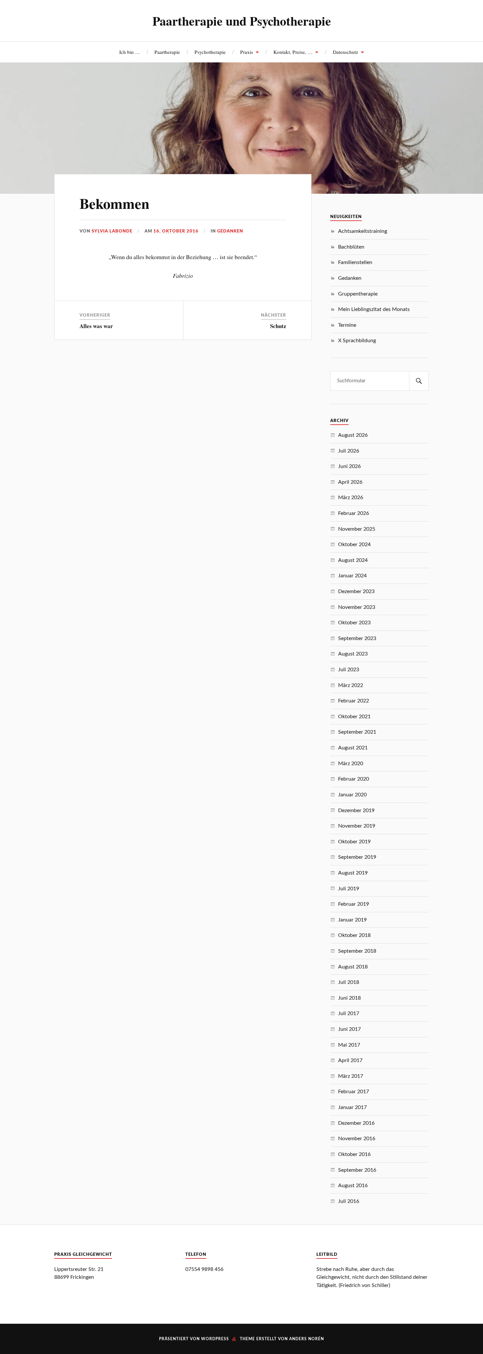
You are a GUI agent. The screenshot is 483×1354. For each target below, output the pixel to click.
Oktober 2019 (354, 841)
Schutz (278, 326)
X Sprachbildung (357, 340)
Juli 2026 (348, 451)
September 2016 (357, 1170)
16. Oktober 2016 (175, 231)
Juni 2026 (349, 466)
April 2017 (350, 1060)
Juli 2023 (348, 669)
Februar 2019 (353, 904)
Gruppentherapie (358, 294)
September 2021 (357, 732)
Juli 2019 (348, 888)
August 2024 (353, 560)
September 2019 (357, 857)
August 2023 (353, 653)
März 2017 (350, 1076)
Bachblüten (351, 247)
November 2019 (356, 826)
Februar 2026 (353, 513)
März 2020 (350, 763)
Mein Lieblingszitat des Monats (374, 309)
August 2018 (353, 966)
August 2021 (353, 747)
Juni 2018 (349, 998)
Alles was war (96, 326)
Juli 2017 (348, 1013)
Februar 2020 (353, 779)
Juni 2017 (349, 1029)
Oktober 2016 (354, 1154)
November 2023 (356, 607)
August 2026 (353, 435)
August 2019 (353, 873)
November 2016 (356, 1138)
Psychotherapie (210, 52)
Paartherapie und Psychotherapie (241, 20)
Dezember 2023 (356, 591)
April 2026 (350, 482)
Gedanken (230, 231)
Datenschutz (345, 52)
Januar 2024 (352, 575)
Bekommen (115, 203)
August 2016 (353, 1185)
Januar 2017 (352, 1107)
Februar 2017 (353, 1091)
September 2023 (357, 638)
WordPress (215, 1339)
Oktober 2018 (354, 935)
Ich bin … (129, 52)
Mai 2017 (349, 1045)
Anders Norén (306, 1339)
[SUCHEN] (419, 381)
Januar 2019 (352, 919)
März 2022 (350, 685)
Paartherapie (167, 52)
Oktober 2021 (354, 716)
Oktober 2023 (354, 622)
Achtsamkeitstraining (362, 231)
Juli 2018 (348, 982)
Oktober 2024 (354, 544)
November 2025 (356, 529)
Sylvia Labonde (112, 231)
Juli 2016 (348, 1201)
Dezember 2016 (356, 1123)
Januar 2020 (352, 794)
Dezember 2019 (356, 810)
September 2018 (357, 951)
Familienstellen (355, 262)
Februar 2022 (353, 700)
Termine (347, 325)
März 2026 (350, 497)
